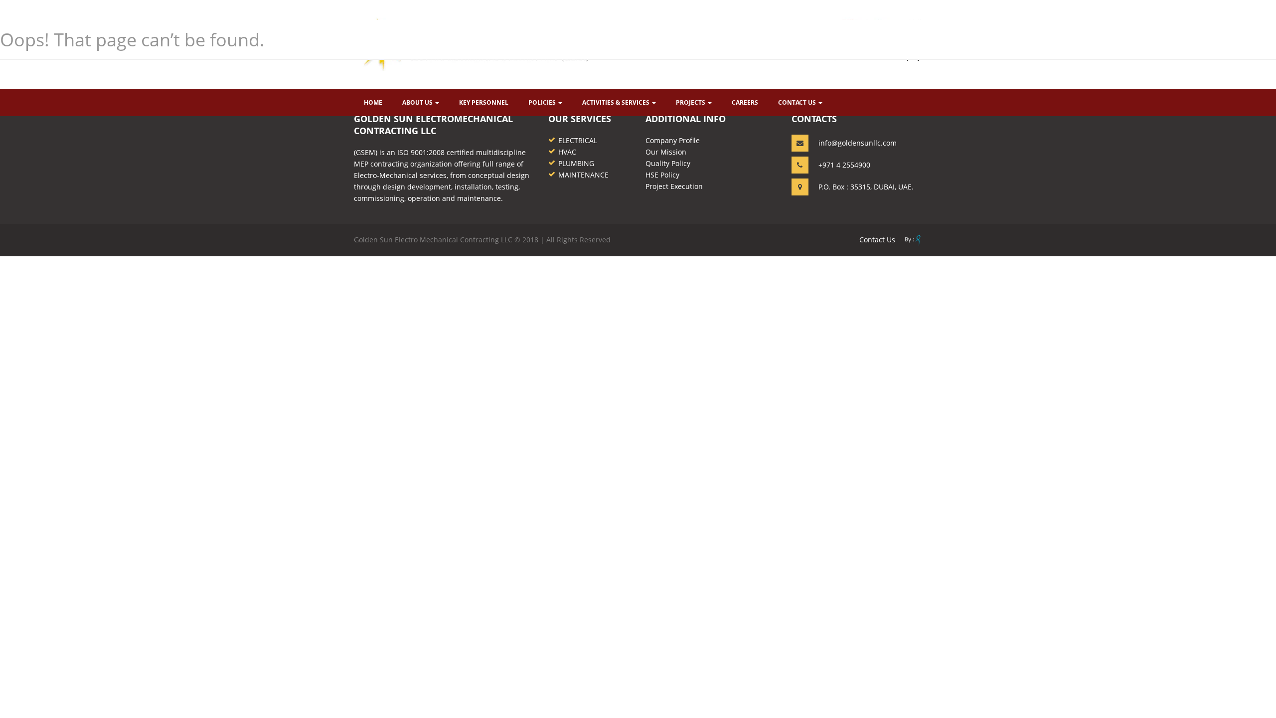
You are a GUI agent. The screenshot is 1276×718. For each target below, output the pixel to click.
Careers (745, 102)
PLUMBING (576, 163)
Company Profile (672, 140)
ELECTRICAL (577, 140)
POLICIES (542, 102)
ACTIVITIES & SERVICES (616, 102)
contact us (877, 239)
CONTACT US (797, 102)
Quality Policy (667, 163)
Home (373, 102)
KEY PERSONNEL (483, 102)
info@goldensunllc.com (857, 143)
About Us (418, 102)
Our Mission (665, 152)
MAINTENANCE (583, 175)
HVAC (567, 152)
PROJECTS (691, 102)
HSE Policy (662, 175)
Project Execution (674, 186)
